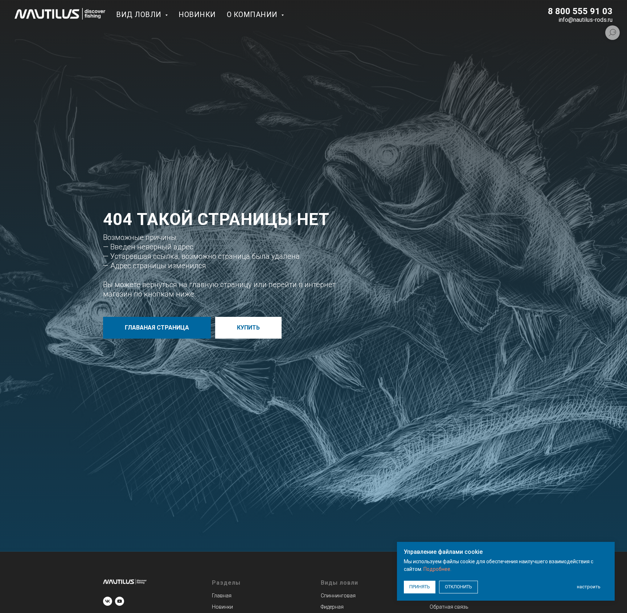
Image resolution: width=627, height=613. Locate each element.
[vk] (107, 601)
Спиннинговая (338, 595)
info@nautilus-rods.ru (585, 19)
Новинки (197, 14)
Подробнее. (437, 569)
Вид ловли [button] (139, 14)
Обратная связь (449, 607)
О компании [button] (253, 14)
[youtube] (119, 601)
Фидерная (332, 607)
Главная (221, 595)
